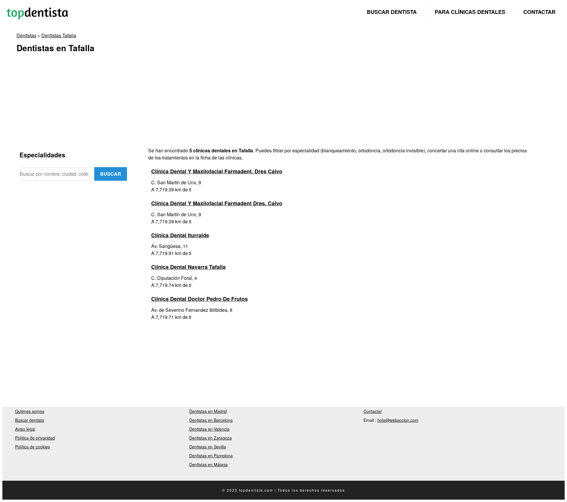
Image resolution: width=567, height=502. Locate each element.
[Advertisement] (196, 105)
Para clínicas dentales (470, 12)
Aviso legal (25, 429)
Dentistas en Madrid (208, 411)
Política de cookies (32, 447)
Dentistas (26, 35)
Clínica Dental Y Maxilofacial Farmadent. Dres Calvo (216, 171)
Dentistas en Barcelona (211, 420)
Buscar (110, 173)
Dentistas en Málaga (208, 464)
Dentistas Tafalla (58, 35)
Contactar (539, 12)
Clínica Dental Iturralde (180, 235)
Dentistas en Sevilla (207, 447)
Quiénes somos (29, 411)
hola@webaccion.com (397, 420)
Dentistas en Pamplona (211, 456)
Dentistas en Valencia (209, 429)
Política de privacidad (35, 438)
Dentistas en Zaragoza (210, 438)
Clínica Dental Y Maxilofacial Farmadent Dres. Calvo (216, 203)
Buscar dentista (392, 12)
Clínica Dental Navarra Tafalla (188, 267)
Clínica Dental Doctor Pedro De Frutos (199, 299)
